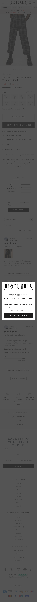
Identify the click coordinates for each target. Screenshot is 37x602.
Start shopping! (18, 315)
